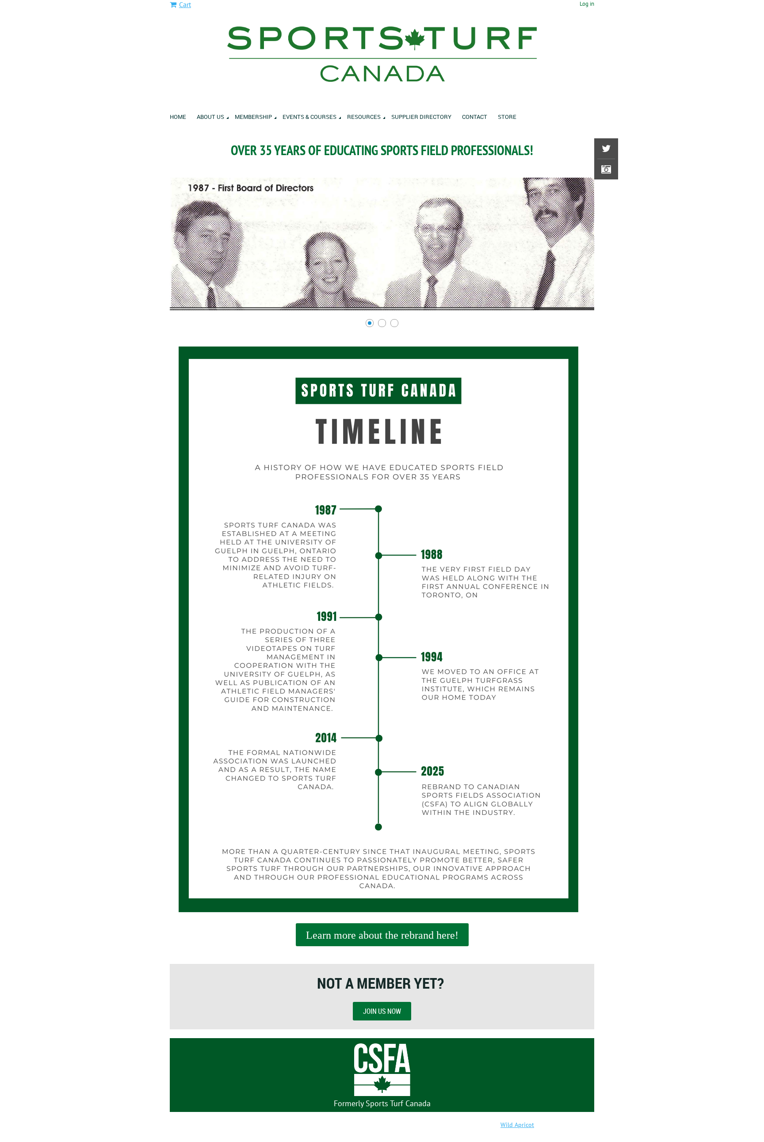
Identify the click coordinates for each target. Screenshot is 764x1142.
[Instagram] (606, 169)
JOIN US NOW (382, 1011)
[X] (606, 148)
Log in (587, 4)
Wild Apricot (517, 1125)
